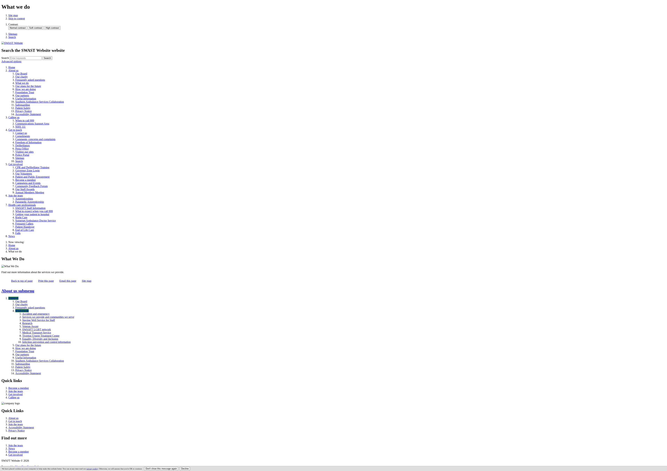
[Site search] (26, 58)
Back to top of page (22, 280)
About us (13, 248)
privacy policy (92, 469)
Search (5, 57)
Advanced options (11, 61)
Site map (13, 15)
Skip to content (16, 18)
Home (11, 245)
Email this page (67, 280)
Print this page (46, 280)
